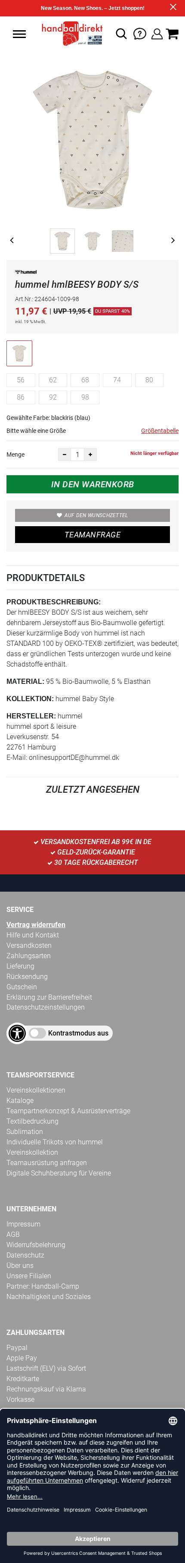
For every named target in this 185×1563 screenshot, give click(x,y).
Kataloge (20, 1100)
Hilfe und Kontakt (32, 935)
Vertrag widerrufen (35, 925)
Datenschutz (25, 1255)
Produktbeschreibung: (53, 602)
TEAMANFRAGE (92, 534)
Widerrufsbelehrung (35, 1245)
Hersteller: (31, 716)
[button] (19, 34)
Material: (25, 681)
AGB (13, 1234)
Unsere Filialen (28, 1276)
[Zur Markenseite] (26, 274)
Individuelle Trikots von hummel (54, 1142)
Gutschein (21, 987)
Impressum (23, 1224)
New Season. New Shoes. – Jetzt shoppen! (93, 8)
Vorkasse (20, 1399)
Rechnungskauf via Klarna (46, 1389)
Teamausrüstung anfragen (46, 1163)
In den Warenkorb (92, 484)
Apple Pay (21, 1358)
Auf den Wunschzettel (96, 515)
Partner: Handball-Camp (42, 1286)
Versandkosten (29, 945)
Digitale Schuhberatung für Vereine (58, 1173)
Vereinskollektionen (35, 1090)
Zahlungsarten (28, 956)
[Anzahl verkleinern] (64, 454)
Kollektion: (30, 698)
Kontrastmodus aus (78, 1033)
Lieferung (20, 966)
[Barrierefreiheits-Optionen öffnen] (17, 1033)
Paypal (17, 1348)
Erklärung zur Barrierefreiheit (49, 997)
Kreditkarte (22, 1379)
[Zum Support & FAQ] (139, 33)
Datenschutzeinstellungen (45, 1007)
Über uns (20, 1265)
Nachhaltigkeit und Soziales (48, 1297)
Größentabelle (160, 431)
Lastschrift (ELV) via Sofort (46, 1368)
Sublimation (24, 1132)
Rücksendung (27, 976)
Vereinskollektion (32, 1152)
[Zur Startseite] (69, 34)
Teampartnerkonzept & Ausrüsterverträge (68, 1111)
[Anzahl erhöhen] (90, 454)
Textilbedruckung (32, 1121)
